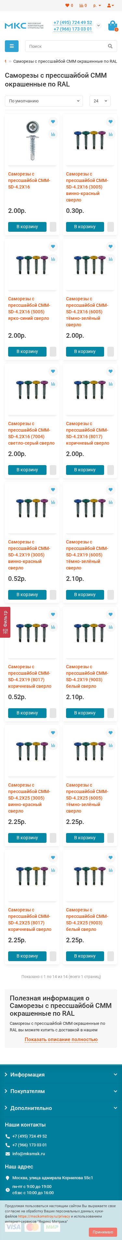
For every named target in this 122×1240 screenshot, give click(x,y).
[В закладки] (53, 122)
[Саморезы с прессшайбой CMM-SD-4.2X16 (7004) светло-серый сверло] (32, 390)
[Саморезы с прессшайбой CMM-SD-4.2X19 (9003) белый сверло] (90, 633)
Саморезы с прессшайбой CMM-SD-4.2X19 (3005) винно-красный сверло (29, 554)
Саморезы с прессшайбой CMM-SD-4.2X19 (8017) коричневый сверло (29, 676)
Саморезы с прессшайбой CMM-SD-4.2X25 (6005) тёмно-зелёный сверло (87, 798)
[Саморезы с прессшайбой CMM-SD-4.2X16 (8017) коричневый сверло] (90, 390)
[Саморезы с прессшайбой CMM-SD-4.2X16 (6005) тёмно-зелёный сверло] (90, 265)
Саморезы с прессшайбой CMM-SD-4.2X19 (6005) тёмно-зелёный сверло (87, 554)
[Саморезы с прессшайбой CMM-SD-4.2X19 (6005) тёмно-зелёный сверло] (90, 508)
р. (95, 5)
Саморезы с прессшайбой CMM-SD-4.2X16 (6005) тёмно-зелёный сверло (87, 311)
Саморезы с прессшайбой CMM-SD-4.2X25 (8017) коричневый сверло (29, 919)
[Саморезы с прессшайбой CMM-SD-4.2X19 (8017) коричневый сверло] (32, 633)
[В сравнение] (53, 134)
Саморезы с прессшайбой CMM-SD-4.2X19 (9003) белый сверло (87, 676)
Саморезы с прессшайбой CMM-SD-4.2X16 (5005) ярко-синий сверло (29, 308)
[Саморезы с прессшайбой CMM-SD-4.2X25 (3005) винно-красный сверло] (32, 751)
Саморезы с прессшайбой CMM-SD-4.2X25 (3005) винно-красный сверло (29, 798)
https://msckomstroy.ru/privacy (44, 1216)
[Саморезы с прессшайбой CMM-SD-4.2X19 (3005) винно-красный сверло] (32, 508)
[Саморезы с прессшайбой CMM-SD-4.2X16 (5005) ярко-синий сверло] (32, 265)
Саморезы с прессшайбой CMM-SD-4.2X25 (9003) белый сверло (87, 919)
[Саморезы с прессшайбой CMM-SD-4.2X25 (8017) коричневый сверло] (32, 876)
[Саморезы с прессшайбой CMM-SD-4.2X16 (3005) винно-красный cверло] (90, 140)
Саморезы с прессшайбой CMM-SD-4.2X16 (29, 180)
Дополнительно (31, 1108)
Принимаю (103, 1232)
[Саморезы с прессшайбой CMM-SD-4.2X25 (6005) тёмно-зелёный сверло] (90, 751)
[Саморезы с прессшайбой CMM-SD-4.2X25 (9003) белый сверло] (90, 876)
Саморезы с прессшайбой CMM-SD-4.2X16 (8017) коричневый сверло (87, 433)
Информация (27, 1074)
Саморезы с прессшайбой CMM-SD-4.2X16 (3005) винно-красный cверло (87, 186)
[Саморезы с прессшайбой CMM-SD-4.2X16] (32, 140)
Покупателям (27, 1091)
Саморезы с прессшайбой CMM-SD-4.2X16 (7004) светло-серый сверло (31, 433)
